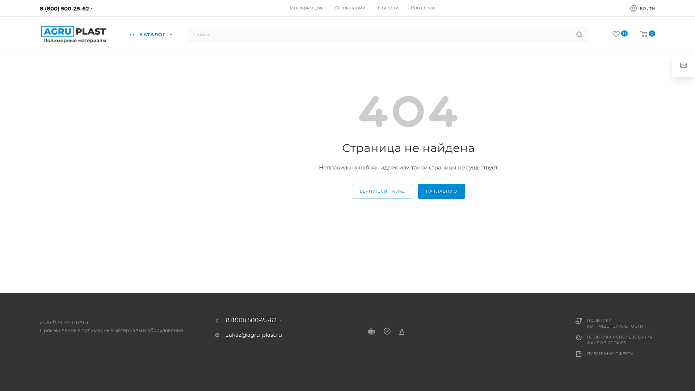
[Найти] (579, 34)
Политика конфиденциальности (615, 323)
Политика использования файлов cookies (620, 340)
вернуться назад (382, 191)
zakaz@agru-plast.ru (254, 334)
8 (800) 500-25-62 (64, 8)
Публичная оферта (610, 354)
